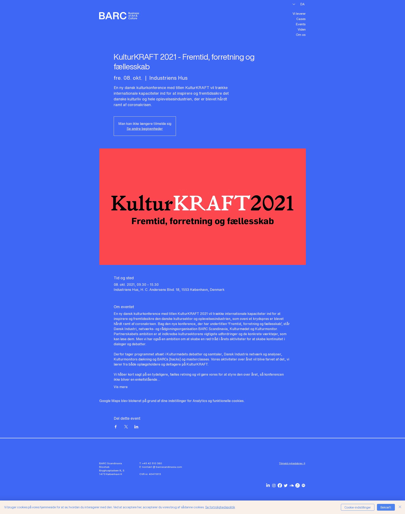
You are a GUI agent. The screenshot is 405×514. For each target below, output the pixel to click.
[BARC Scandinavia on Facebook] (280, 485)
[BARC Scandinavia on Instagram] (274, 485)
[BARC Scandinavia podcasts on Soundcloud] (291, 485)
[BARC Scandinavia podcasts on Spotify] (303, 485)
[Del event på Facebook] (116, 426)
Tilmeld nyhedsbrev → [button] (292, 463)
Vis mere (121, 386)
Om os (301, 34)
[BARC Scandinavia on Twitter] (286, 485)
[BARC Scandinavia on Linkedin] (268, 485)
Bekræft (386, 507)
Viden (302, 29)
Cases (301, 18)
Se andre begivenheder (145, 128)
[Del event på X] (126, 426)
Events (301, 24)
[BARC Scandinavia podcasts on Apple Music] (297, 485)
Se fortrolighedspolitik (220, 507)
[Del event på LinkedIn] (136, 426)
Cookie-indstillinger (357, 507)
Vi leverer (299, 13)
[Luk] (399, 507)
